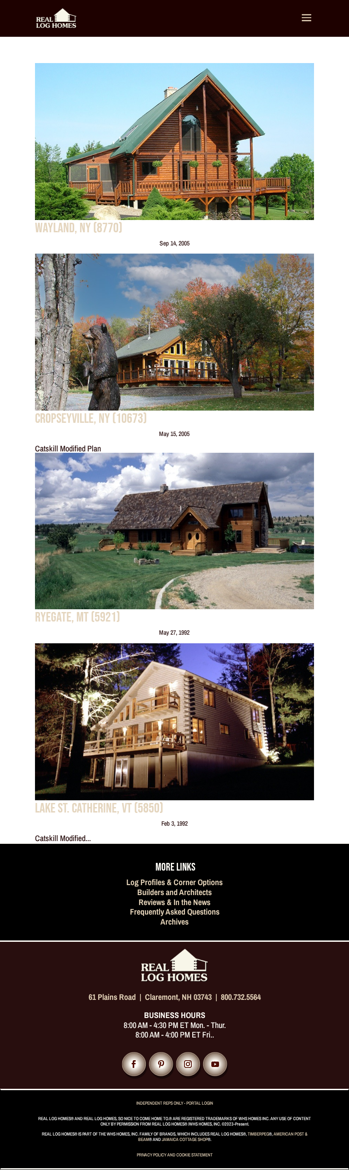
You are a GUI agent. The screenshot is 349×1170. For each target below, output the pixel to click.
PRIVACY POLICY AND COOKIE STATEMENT (175, 1155)
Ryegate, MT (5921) (77, 617)
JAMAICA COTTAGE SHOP (185, 1139)
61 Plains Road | (117, 997)
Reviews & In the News (174, 902)
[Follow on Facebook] (134, 1064)
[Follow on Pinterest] (161, 1064)
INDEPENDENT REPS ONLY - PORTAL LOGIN (174, 1103)
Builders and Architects (174, 892)
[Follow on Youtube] (215, 1064)
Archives (174, 921)
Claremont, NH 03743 (178, 997)
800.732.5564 (241, 997)
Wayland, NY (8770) (78, 228)
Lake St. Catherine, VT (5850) (99, 808)
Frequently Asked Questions (174, 911)
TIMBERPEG (258, 1134)
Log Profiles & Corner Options (174, 882)
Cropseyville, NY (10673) (91, 419)
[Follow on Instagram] (188, 1064)
